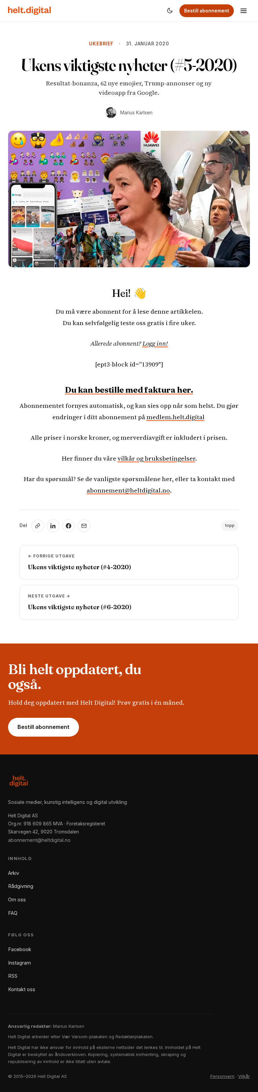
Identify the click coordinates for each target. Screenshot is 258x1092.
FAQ (12, 913)
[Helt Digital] (29, 11)
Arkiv (13, 873)
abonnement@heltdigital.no (128, 490)
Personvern (222, 1076)
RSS (12, 976)
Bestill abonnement (206, 10)
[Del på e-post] (84, 525)
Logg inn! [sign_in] (155, 343)
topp (229, 525)
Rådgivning (20, 886)
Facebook (19, 949)
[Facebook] (68, 525)
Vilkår (244, 1076)
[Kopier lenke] (37, 525)
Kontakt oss (21, 989)
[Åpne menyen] (243, 10)
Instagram (19, 963)
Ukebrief (101, 43)
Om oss (17, 899)
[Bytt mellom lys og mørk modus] (169, 10)
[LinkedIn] (53, 525)
